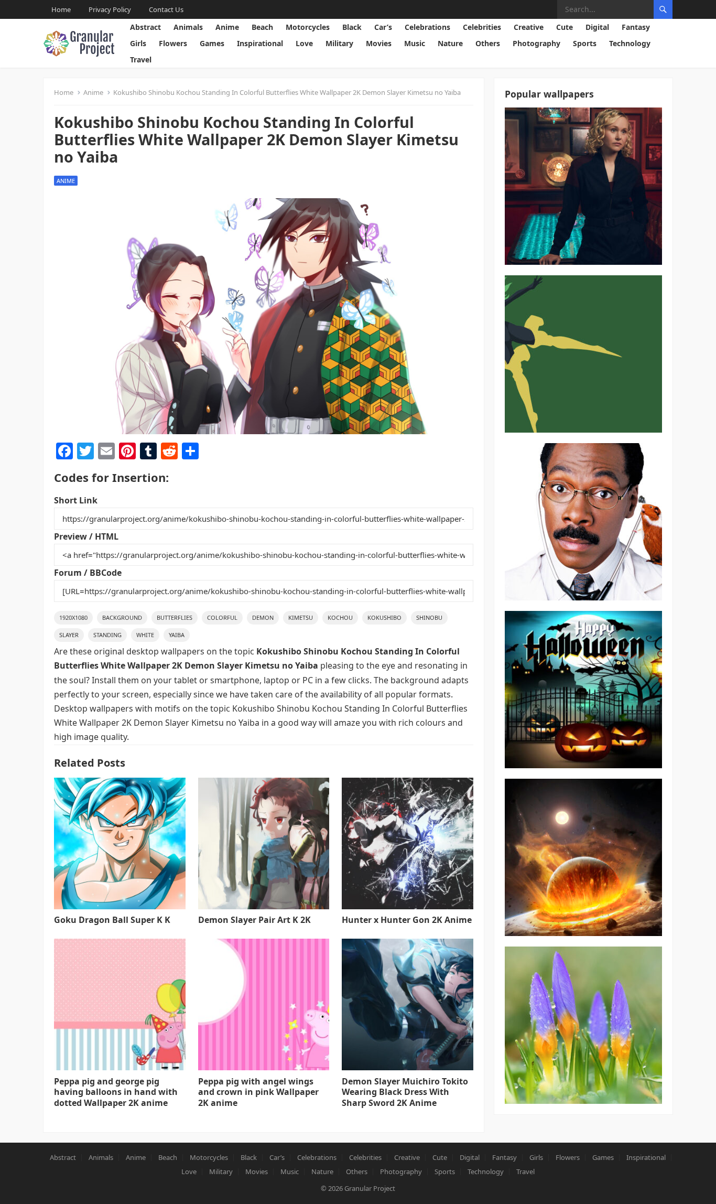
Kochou (340, 617)
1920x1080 (73, 617)
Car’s (383, 27)
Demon (263, 617)
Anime (227, 27)
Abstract (145, 27)
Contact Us (166, 9)
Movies (379, 43)
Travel (140, 59)
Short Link (75, 500)
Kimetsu (300, 617)
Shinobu (429, 617)
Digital (597, 27)
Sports (584, 43)
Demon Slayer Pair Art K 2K (254, 920)
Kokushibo (384, 617)
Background (122, 617)
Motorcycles (308, 27)
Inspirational (260, 43)
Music (414, 43)
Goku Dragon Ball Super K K (112, 920)
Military (339, 43)
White (145, 635)
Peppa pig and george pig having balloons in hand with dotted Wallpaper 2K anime (116, 1092)
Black (352, 27)
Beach (262, 27)
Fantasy (636, 27)
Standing (107, 635)
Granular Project (369, 1188)
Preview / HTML (86, 536)
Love (304, 43)
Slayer (69, 635)
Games (212, 43)
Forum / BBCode (88, 572)
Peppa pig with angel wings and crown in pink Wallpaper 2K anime (258, 1092)
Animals (188, 27)
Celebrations (427, 27)
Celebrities (482, 27)
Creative (529, 27)
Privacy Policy (110, 9)
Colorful (222, 617)
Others (487, 43)
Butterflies (174, 617)
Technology (629, 43)
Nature (450, 43)
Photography (536, 43)
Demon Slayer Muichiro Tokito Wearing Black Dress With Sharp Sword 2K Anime (405, 1092)
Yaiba (177, 635)
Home (61, 9)
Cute (564, 27)
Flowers (173, 43)
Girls (138, 43)
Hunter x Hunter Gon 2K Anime (407, 920)
